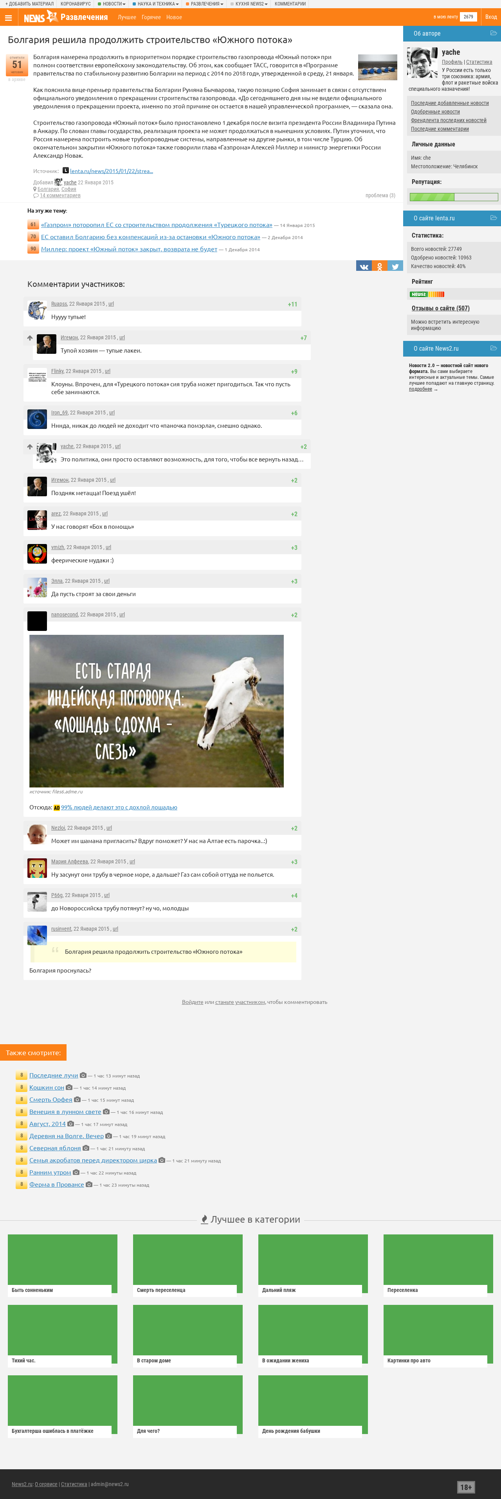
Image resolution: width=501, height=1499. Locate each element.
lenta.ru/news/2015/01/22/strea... (111, 170)
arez (56, 513)
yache (70, 182)
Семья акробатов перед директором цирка (93, 1160)
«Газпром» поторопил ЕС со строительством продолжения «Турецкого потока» (156, 224)
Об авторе (427, 33)
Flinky (57, 371)
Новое (174, 17)
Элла (57, 581)
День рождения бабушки (291, 1431)
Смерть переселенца (161, 1290)
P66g (57, 895)
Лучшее (127, 17)
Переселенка (402, 1290)
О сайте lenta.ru (434, 218)
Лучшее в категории (254, 1219)
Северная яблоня (55, 1147)
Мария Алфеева (69, 861)
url (111, 304)
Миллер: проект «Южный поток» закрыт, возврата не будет (129, 248)
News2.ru (22, 1484)
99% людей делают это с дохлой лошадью (119, 807)
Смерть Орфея (50, 1099)
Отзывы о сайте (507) (441, 308)
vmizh (57, 547)
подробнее (420, 389)
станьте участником (240, 1001)
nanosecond (64, 614)
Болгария (48, 189)
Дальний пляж (279, 1290)
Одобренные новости (435, 111)
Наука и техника (156, 4)
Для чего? (148, 1431)
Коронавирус (76, 4)
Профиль (452, 62)
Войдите (193, 1001)
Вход (491, 16)
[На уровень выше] (30, 338)
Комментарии (290, 4)
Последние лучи (53, 1075)
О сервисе (46, 1484)
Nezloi (58, 828)
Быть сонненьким (32, 1290)
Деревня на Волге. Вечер (66, 1135)
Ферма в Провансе (56, 1184)
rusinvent (61, 929)
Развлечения (205, 4)
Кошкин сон (46, 1087)
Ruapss (59, 304)
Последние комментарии (440, 129)
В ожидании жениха (285, 1360)
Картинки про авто (409, 1360)
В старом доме (154, 1360)
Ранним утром (50, 1172)
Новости (112, 4)
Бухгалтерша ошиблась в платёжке (53, 1431)
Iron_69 (59, 412)
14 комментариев (60, 195)
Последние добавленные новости (450, 103)
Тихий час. (24, 1360)
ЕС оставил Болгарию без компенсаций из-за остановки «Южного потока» (150, 236)
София (68, 189)
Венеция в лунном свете (65, 1111)
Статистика (479, 62)
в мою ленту (446, 17)
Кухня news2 (250, 4)
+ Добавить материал (29, 4)
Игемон (69, 337)
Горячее (151, 17)
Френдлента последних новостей (449, 120)
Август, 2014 (47, 1123)
